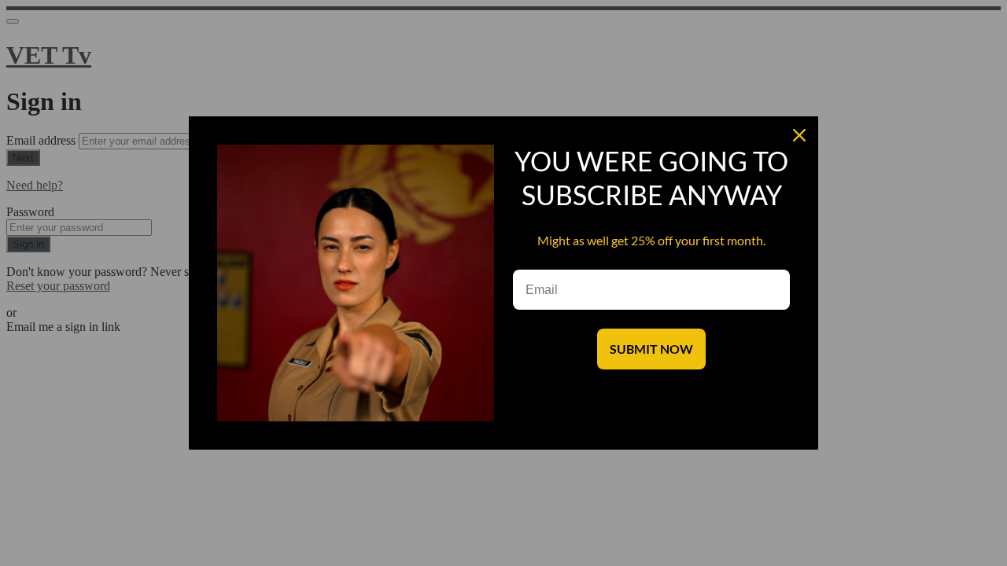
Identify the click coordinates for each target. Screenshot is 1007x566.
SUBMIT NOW (651, 348)
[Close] (799, 135)
